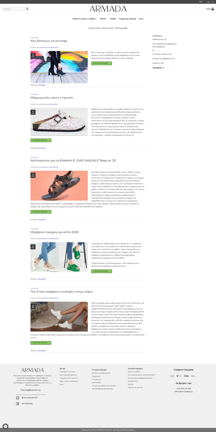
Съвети (156, 63)
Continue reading (101, 63)
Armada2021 (54, 47)
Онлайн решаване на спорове (104, 386)
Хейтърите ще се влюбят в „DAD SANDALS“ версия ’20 (73, 160)
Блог (141, 19)
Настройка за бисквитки (102, 389)
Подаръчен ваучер (127, 19)
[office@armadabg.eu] (209, 1)
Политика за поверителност (140, 378)
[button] (210, 9)
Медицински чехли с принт (51, 97)
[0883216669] (213, 1)
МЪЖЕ (113, 19)
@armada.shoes (30, 397)
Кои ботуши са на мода (48, 40)
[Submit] (27, 9)
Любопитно (158, 39)
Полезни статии (160, 54)
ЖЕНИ (103, 19)
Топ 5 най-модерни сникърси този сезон (61, 291)
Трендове (34, 37)
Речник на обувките (162, 58)
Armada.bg (27, 403)
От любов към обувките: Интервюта (164, 45)
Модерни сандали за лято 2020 (54, 232)
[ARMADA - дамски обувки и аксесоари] (108, 9)
